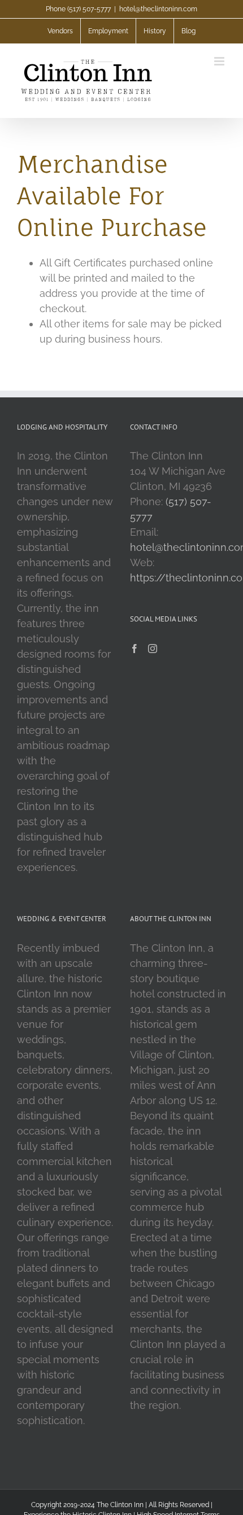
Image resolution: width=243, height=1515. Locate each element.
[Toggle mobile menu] (220, 61)
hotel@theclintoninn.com (158, 9)
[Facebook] (134, 648)
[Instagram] (152, 648)
